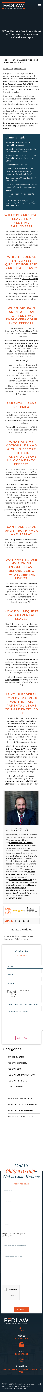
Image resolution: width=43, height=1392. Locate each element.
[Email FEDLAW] (28, 921)
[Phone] (21, 1329)
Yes (14, 994)
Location (21, 1366)
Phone (21, 1335)
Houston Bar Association (20, 880)
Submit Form (22, 1038)
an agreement (12, 680)
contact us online (13, 781)
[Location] (21, 1360)
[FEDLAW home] (13, 5)
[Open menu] (39, 5)
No (14, 997)
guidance (30, 659)
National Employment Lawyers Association (21, 887)
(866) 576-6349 (15, 898)
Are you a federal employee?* (13, 1233)
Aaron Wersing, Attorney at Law (17, 830)
